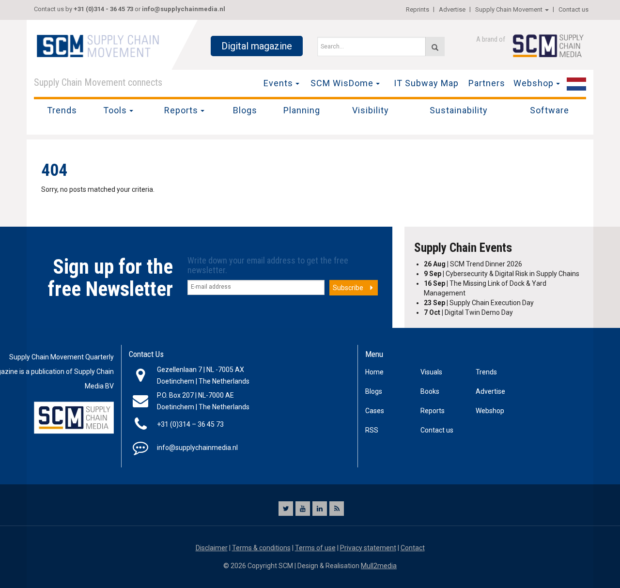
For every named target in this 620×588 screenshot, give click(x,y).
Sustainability (459, 110)
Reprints (417, 9)
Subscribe (348, 288)
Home (374, 372)
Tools (115, 110)
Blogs (245, 110)
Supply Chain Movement (508, 9)
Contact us (573, 9)
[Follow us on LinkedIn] (319, 508)
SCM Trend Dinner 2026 (473, 264)
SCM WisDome (341, 83)
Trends (62, 110)
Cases (374, 411)
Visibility (370, 110)
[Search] (435, 46)
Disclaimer (212, 548)
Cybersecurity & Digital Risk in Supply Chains (501, 274)
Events (278, 83)
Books (429, 391)
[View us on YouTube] (302, 508)
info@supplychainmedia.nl (183, 9)
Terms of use (315, 548)
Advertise (452, 9)
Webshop (533, 83)
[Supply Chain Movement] (97, 45)
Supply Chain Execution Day (479, 303)
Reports (181, 110)
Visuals (431, 372)
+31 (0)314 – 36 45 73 (190, 424)
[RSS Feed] (336, 508)
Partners (486, 83)
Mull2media (379, 566)
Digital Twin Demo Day (468, 312)
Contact (413, 548)
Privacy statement (368, 548)
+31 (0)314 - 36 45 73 (103, 9)
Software (549, 110)
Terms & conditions (261, 548)
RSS (371, 430)
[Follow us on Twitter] (286, 508)
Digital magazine (256, 46)
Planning (301, 110)
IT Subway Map (426, 83)
